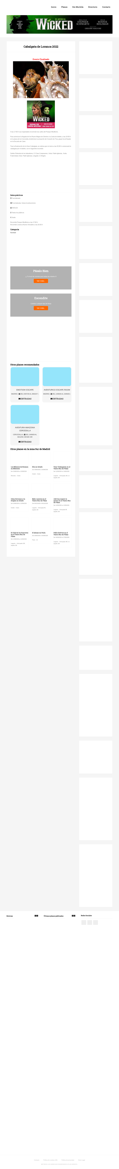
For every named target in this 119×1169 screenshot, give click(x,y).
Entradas (26, 398)
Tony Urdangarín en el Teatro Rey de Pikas (62, 468)
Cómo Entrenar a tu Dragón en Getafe (18, 500)
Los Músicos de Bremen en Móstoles (19, 468)
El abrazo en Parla (38, 533)
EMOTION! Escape (25, 390)
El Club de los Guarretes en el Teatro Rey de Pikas (19, 534)
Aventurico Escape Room (57, 390)
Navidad (13, 232)
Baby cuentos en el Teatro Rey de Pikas (39, 500)
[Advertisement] (40, 339)
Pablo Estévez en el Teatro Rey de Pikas (61, 533)
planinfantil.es (21, 7)
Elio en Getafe (37, 467)
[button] (37, 916)
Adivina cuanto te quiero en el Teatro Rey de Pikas (62, 500)
